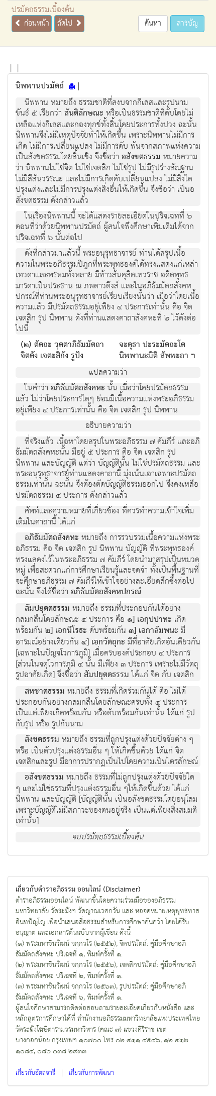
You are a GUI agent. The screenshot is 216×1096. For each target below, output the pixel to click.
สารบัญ (187, 23)
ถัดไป (66, 23)
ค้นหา (153, 23)
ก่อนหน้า (35, 23)
